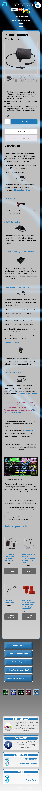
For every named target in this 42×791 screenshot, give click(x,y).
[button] (34, 45)
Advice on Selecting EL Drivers (18, 662)
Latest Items (18, 645)
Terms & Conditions (29, 776)
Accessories (32, 394)
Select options (29, 570)
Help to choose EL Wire (18, 654)
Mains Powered (12, 343)
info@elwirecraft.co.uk (27, 763)
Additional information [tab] (21, 138)
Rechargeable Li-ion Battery (17, 287)
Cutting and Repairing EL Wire (18, 670)
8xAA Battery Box (13, 222)
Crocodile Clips (12, 198)
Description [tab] (21, 132)
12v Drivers (20, 394)
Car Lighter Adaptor (14, 372)
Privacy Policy (31, 780)
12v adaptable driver (22, 190)
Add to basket (24, 122)
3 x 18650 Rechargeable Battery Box (20, 252)
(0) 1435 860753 (31, 759)
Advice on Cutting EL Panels (18, 678)
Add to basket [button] (11, 570)
